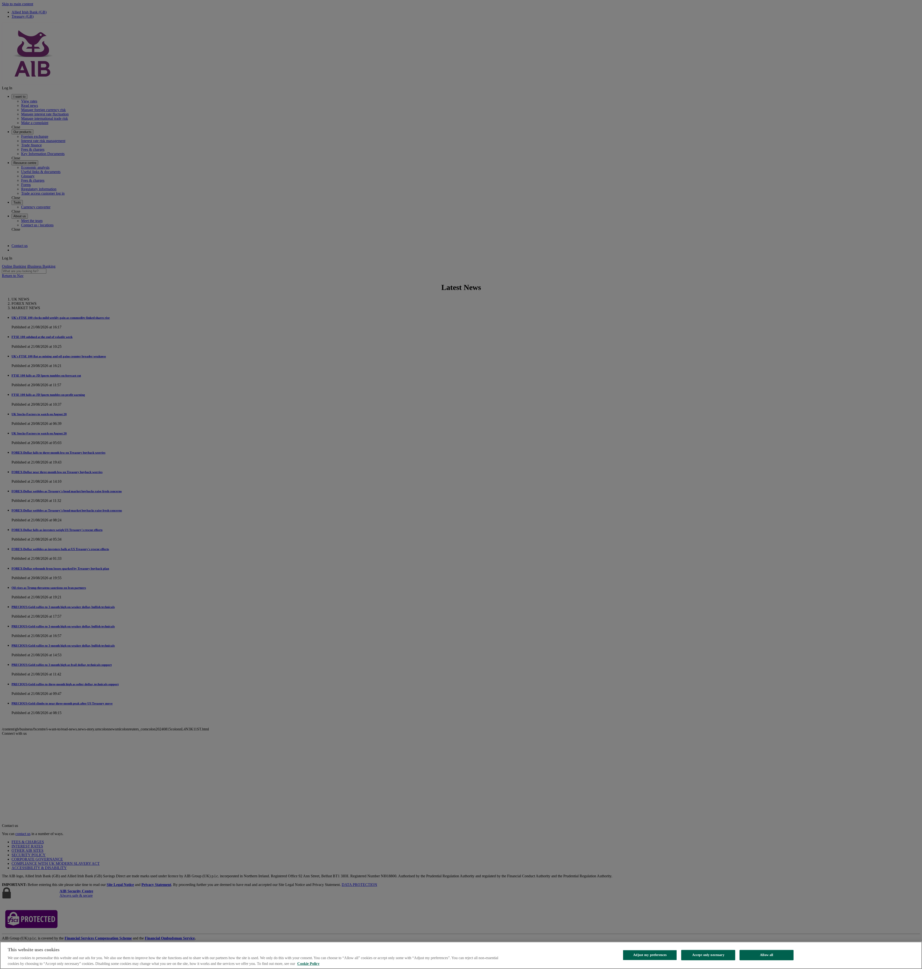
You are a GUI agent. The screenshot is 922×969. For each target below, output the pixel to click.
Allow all (766, 955)
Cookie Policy (308, 964)
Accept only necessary (708, 955)
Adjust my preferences (650, 955)
